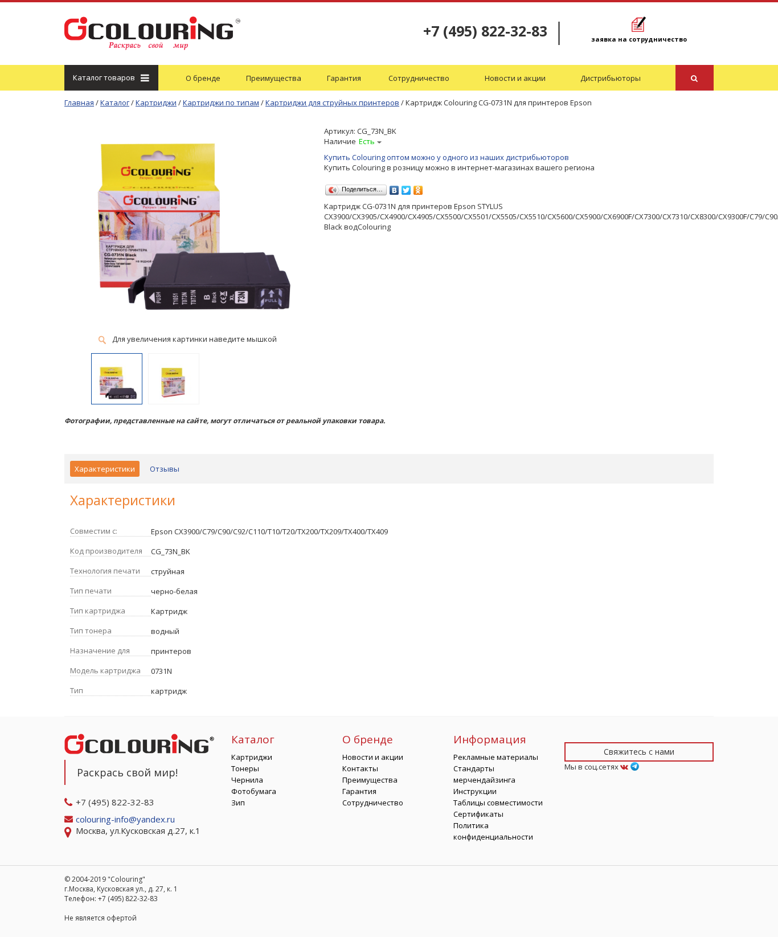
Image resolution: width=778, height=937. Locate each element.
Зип (238, 802)
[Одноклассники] (418, 187)
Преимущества (273, 78)
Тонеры (245, 768)
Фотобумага (253, 791)
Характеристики (105, 469)
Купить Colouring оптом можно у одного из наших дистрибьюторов (446, 157)
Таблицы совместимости (498, 802)
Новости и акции (515, 78)
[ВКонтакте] (394, 187)
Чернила (247, 780)
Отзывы (164, 469)
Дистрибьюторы (610, 78)
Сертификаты (478, 814)
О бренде (203, 78)
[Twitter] (406, 187)
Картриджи (251, 757)
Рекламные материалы (495, 757)
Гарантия (344, 78)
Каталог (104, 77)
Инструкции (475, 791)
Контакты (360, 768)
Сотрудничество (418, 78)
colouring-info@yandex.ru (126, 819)
